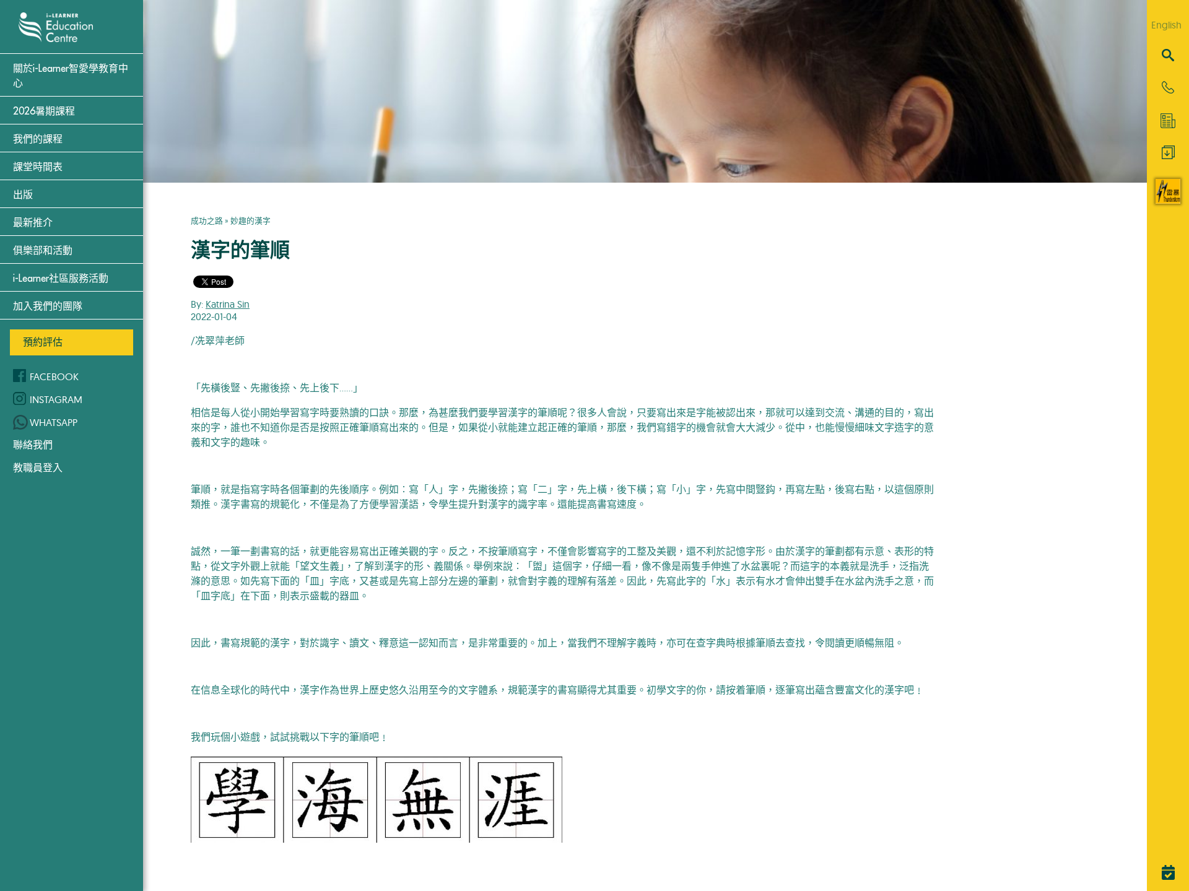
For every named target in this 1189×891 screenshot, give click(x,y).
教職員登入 (38, 467)
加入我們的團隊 (47, 306)
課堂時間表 (38, 167)
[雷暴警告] (1168, 200)
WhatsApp (53, 422)
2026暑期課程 (44, 111)
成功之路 (207, 220)
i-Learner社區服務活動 (60, 279)
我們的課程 (38, 139)
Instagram (56, 399)
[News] (1168, 120)
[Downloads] (1168, 155)
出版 (23, 195)
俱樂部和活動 (42, 251)
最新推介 (33, 223)
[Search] (1168, 56)
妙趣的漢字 (250, 220)
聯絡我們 (33, 444)
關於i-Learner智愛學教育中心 (70, 76)
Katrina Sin (228, 304)
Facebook (54, 376)
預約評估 (43, 342)
